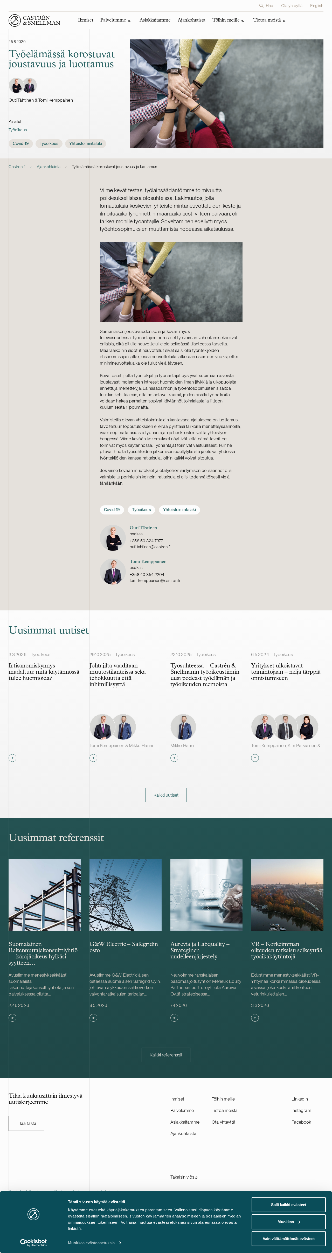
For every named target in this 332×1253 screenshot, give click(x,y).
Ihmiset (177, 1099)
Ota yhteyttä (292, 5)
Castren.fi (17, 166)
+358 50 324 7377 (146, 540)
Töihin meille (223, 1099)
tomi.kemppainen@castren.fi (155, 580)
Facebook (301, 1122)
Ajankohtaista (48, 166)
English (316, 5)
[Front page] (34, 20)
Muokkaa (286, 1221)
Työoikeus (18, 129)
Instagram (301, 1110)
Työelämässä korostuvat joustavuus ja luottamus (114, 166)
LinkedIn (300, 1099)
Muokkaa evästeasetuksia (91, 1243)
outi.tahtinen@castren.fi (150, 546)
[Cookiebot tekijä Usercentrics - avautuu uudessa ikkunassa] (33, 1243)
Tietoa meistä (225, 1110)
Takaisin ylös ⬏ (184, 1177)
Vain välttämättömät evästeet (289, 1238)
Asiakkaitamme (184, 1122)
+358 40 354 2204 (147, 574)
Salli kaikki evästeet (288, 1204)
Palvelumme (182, 1110)
